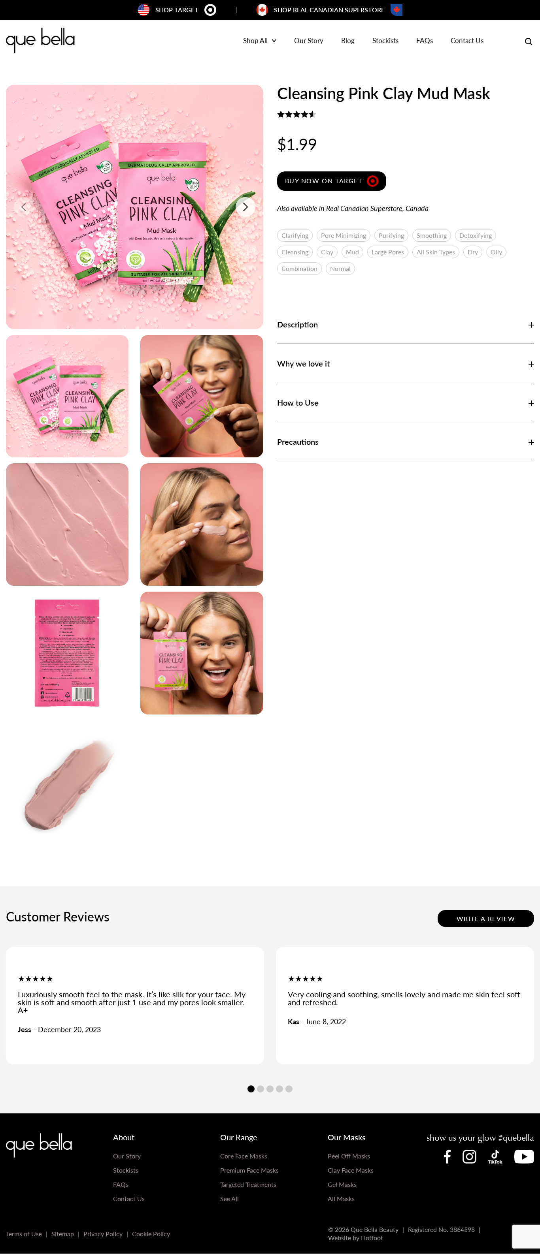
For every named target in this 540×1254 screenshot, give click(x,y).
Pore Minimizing (343, 235)
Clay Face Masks (351, 1170)
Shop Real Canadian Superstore (329, 9)
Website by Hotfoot (355, 1237)
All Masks (341, 1198)
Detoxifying (475, 235)
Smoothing (432, 235)
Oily (496, 251)
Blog (348, 41)
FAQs (424, 41)
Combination (299, 268)
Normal (340, 268)
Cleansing (294, 251)
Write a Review (486, 918)
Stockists (385, 41)
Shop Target (176, 9)
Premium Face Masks (249, 1170)
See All (229, 1198)
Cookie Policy (151, 1233)
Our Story (308, 41)
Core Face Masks (243, 1155)
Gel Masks (342, 1184)
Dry (473, 251)
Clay (327, 251)
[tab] (251, 1088)
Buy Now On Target (324, 180)
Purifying (391, 235)
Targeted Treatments (248, 1184)
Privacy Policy (103, 1233)
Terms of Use (24, 1233)
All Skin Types (436, 251)
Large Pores (388, 251)
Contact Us (467, 41)
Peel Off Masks (349, 1155)
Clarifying (294, 235)
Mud (352, 251)
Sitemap (62, 1233)
